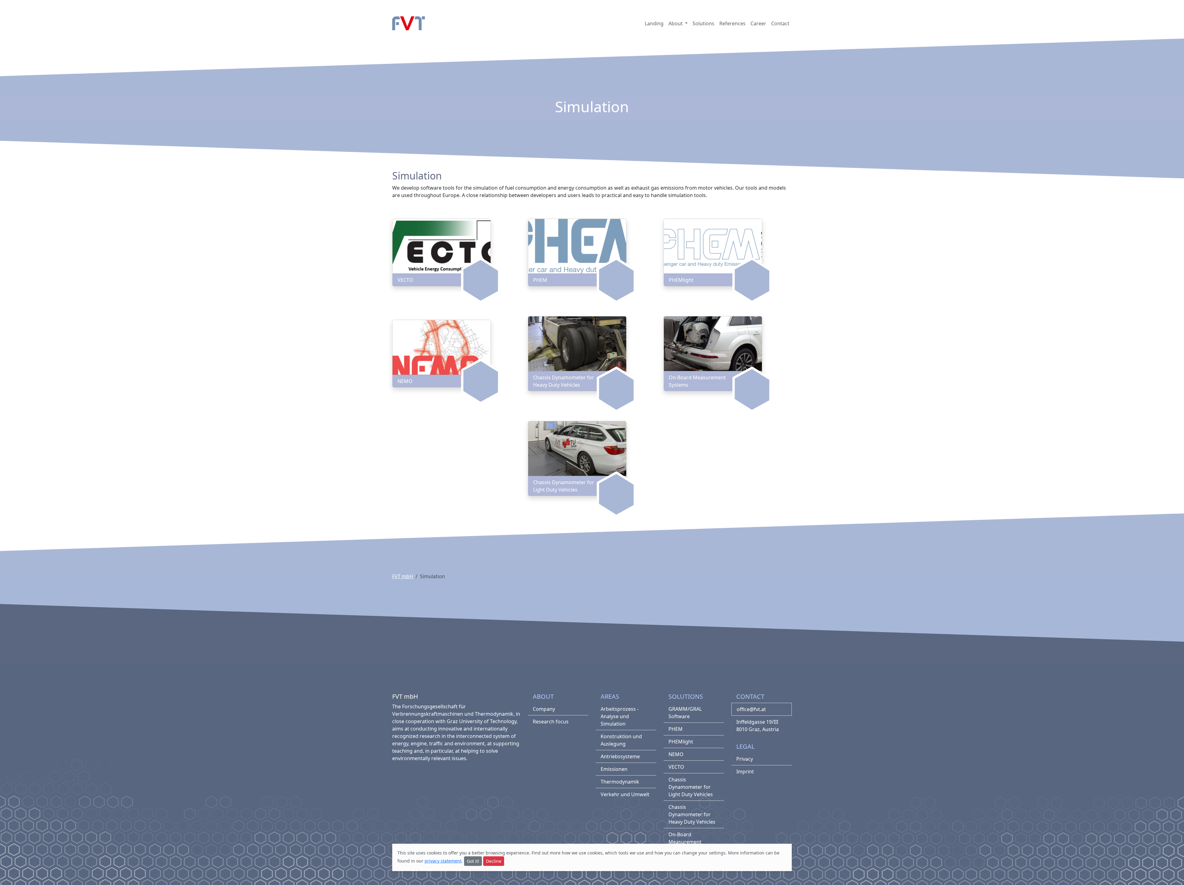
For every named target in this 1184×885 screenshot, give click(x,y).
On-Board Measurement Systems (684, 842)
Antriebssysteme (620, 756)
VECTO (676, 767)
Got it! (473, 861)
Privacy (744, 758)
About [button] (676, 23)
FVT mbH (402, 576)
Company (544, 709)
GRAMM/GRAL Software (685, 713)
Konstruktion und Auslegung (621, 740)
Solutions (703, 23)
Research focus (551, 721)
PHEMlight (680, 741)
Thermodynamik (620, 781)
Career (758, 23)
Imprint (745, 771)
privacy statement (443, 861)
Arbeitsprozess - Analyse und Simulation (620, 716)
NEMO (676, 754)
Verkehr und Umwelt (625, 794)
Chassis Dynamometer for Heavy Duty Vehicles (691, 814)
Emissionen (614, 769)
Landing (654, 23)
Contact (780, 23)
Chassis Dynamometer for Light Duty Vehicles (690, 787)
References (732, 23)
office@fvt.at (751, 709)
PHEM (675, 729)
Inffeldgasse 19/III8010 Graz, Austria (757, 725)
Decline (493, 861)
